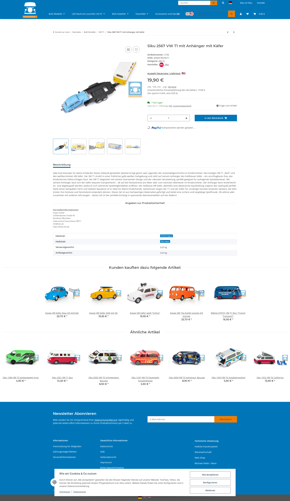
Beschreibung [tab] (62, 164)
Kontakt (261, 2)
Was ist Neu (246, 2)
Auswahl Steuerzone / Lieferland (164, 73)
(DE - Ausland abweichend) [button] (180, 106)
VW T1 (162, 61)
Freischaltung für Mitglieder (67, 446)
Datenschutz (79, 491)
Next (282, 364)
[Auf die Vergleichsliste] (128, 49)
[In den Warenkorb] (55, 42)
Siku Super (165, 241)
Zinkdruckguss (166, 236)
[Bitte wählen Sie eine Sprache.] (232, 3)
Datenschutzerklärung (106, 419)
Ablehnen (210, 490)
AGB (102, 451)
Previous (7, 364)
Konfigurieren (210, 482)
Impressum (64, 491)
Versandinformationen (64, 457)
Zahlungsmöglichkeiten (65, 451)
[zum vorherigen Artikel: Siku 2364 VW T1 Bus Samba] (228, 32)
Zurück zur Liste (62, 32)
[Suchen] (213, 3)
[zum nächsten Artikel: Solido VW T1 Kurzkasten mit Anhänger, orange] (234, 32)
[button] (223, 3)
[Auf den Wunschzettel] (136, 49)
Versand (172, 86)
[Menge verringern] (151, 118)
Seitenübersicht (108, 457)
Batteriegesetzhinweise (112, 467)
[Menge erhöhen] (186, 118)
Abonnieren (226, 419)
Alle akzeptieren (210, 474)
